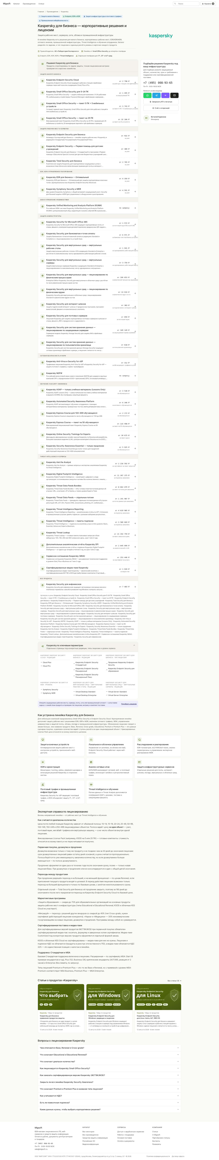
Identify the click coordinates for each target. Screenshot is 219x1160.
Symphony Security (50, 689)
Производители (29, 4)
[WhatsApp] (147, 95)
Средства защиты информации (95, 1138)
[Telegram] (156, 95)
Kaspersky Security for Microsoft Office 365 (69, 606)
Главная (41, 12)
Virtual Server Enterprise (118, 695)
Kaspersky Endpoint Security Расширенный (87, 669)
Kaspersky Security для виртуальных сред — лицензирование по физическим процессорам (82, 611)
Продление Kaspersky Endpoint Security (121, 663)
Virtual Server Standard (117, 692)
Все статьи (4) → (174, 981)
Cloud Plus (47, 662)
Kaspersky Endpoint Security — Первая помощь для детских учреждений (77, 600)
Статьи (41, 4)
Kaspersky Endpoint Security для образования (121, 669)
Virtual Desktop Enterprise (86, 695)
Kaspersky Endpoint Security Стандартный (87, 663)
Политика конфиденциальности (158, 1156)
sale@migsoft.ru (41, 1149)
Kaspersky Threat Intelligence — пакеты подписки (109, 632)
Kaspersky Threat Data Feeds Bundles (102, 629)
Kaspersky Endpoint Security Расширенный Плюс (87, 676)
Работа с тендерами (125, 1135)
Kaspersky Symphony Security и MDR (88, 603)
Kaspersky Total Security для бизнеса (119, 600)
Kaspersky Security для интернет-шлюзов (102, 613)
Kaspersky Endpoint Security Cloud (66, 595)
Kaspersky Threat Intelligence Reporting (76, 632)
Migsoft (6, 3)
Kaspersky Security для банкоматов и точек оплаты (104, 606)
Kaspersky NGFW (59, 621)
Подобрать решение (129, 704)
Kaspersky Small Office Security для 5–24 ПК (96, 595)
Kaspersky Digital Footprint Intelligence (74, 629)
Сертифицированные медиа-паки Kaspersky (56, 637)
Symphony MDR (49, 693)
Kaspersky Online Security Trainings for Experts (68, 626)
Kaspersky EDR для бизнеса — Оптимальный (56, 603)
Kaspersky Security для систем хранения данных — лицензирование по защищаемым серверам (91, 616)
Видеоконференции (91, 1144)
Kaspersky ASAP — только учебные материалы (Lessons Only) (89, 621)
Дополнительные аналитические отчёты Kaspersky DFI (80, 634)
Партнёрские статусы (161, 1138)
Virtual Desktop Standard (85, 692)
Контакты (156, 1141)
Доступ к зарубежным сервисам (130, 1132)
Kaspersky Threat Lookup (49, 634)
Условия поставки (124, 1138)
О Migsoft (156, 1135)
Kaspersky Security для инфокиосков (87, 637)
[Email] (174, 95)
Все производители (90, 1135)
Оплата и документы (125, 1141)
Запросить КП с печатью (162, 102)
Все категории (88, 1132)
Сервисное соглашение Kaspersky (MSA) (117, 634)
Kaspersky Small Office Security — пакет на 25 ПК (95, 598)
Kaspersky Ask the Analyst (49, 629)
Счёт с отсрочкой (162, 108)
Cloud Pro (47, 666)
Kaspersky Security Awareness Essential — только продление (109, 626)
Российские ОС (89, 1141)
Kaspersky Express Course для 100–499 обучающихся (75, 624)
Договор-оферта (178, 1156)
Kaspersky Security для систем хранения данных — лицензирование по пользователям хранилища (77, 619)
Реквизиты (156, 1144)
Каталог (16, 4)
